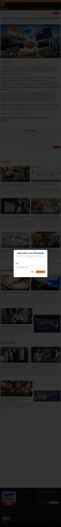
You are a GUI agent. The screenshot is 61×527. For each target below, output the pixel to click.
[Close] (45, 251)
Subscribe (40, 272)
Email (17, 263)
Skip (32, 272)
